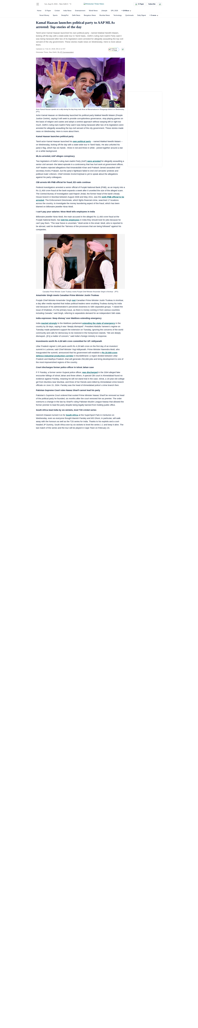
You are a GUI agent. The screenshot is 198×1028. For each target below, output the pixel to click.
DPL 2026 (114, 10)
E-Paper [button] (141, 4)
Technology (117, 15)
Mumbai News (104, 15)
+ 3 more (153, 15)
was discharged (90, 372)
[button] (37, 4)
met (74, 300)
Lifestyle (104, 10)
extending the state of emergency (98, 323)
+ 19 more (125, 10)
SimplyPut (64, 15)
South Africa (72, 415)
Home (39, 10)
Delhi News (76, 15)
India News (67, 10)
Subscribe (151, 4)
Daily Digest (141, 15)
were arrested (94, 161)
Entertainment (80, 10)
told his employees (70, 220)
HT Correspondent (67, 52)
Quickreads (129, 15)
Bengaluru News (90, 15)
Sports (55, 15)
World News (93, 10)
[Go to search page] (41, 4)
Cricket (57, 10)
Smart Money (44, 15)
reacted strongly (49, 323)
